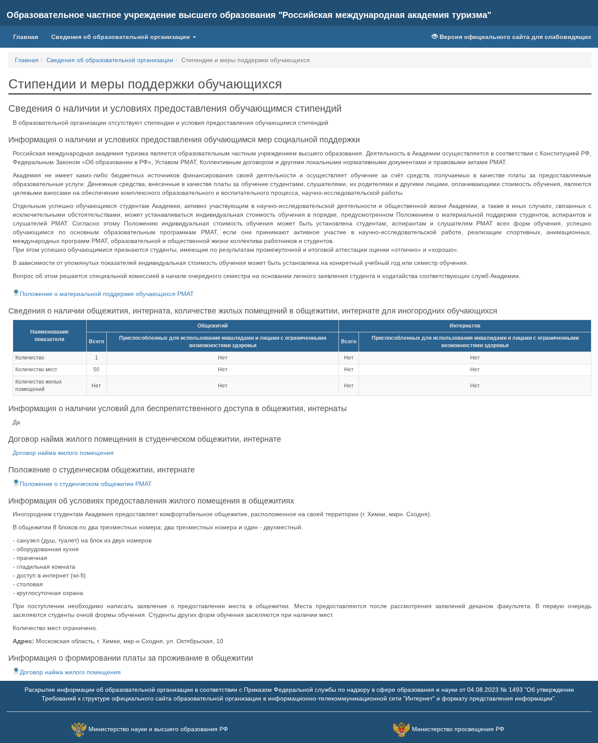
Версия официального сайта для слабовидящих (514, 36)
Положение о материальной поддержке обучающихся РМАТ (107, 293)
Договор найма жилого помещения (63, 452)
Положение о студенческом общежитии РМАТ (86, 483)
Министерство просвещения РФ (458, 728)
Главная (25, 36)
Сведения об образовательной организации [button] (121, 36)
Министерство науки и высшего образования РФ (158, 728)
